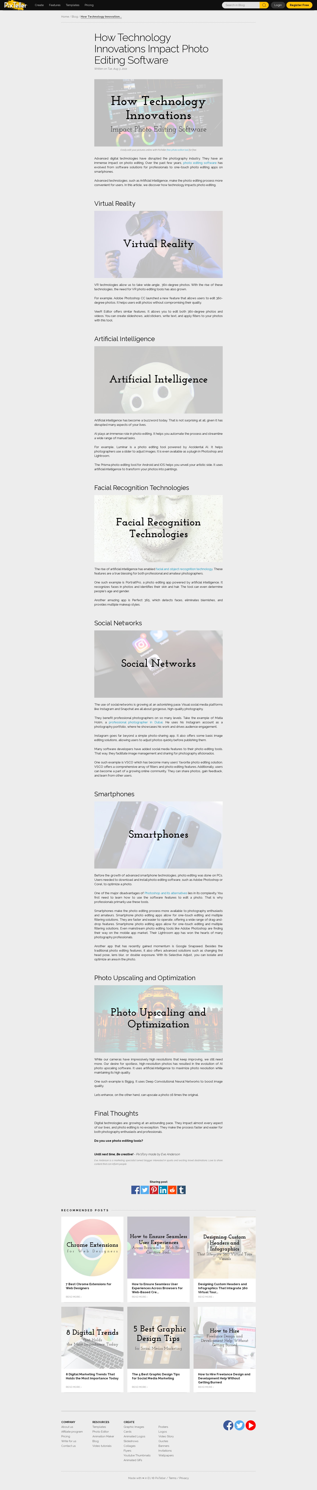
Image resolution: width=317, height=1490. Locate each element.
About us (67, 1427)
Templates (99, 1427)
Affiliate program (72, 1431)
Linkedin (163, 1190)
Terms (172, 1478)
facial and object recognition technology (184, 569)
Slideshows (131, 1441)
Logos (162, 1431)
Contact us (68, 1446)
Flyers (127, 1450)
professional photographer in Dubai (136, 722)
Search (264, 5)
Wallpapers (166, 1455)
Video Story (166, 1436)
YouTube (251, 1425)
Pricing (65, 1436)
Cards (127, 1431)
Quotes (163, 1441)
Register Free (299, 5)
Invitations (165, 1450)
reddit (172, 1190)
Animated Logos (134, 1436)
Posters (163, 1427)
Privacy (184, 1478)
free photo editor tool (177, 150)
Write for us (68, 1441)
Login (278, 5)
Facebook (135, 1190)
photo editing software (200, 163)
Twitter (145, 1190)
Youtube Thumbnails (137, 1455)
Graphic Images (134, 1427)
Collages (129, 1446)
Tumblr (181, 1190)
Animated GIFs (133, 1460)
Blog (95, 1441)
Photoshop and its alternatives (166, 893)
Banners (163, 1446)
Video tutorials (101, 1446)
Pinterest (154, 1190)
